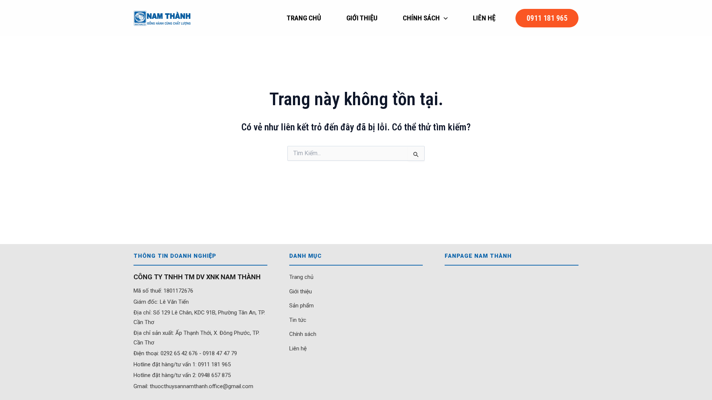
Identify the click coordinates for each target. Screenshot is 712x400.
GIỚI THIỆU (362, 18)
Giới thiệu (300, 291)
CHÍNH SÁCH (421, 18)
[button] (444, 18)
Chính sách (302, 334)
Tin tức (297, 320)
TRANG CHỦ (304, 18)
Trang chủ (301, 277)
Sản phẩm (301, 305)
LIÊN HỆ (484, 18)
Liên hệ (298, 348)
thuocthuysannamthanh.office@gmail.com (201, 386)
